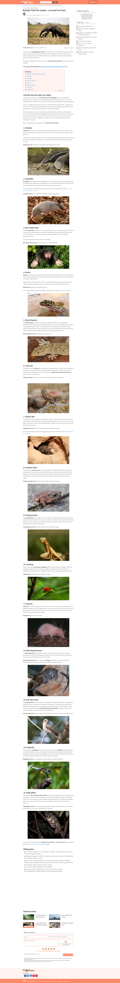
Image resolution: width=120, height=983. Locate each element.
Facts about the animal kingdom (38, 5)
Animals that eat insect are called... (36, 74)
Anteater (29, 76)
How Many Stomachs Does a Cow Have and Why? (87, 38)
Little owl (29, 87)
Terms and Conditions (52, 981)
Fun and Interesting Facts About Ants (40, 916)
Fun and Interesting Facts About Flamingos (41, 924)
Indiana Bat (30, 89)
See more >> (61, 91)
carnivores (66, 100)
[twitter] (28, 976)
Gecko (28, 83)
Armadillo (29, 78)
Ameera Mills (30, 15)
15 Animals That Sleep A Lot (67, 924)
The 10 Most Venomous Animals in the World (87, 49)
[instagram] (31, 976)
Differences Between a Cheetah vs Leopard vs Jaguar (86, 53)
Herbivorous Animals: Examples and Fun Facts (54, 67)
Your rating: (39, 951)
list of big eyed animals (65, 291)
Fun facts (30, 5)
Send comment (68, 955)
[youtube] (33, 976)
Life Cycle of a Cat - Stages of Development (85, 45)
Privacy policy (60, 981)
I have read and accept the (32, 954)
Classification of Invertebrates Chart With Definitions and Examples (87, 34)
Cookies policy (66, 981)
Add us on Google (69, 48)
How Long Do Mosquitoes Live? (85, 26)
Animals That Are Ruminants (84, 41)
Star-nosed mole (31, 81)
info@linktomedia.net (47, 961)
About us (40, 981)
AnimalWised (25, 5)
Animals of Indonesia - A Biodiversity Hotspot (86, 30)
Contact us (45, 981)
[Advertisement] (48, 891)
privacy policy (37, 954)
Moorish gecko (31, 85)
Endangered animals (86, 18)
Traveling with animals (87, 15)
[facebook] (25, 976)
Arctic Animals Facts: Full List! (66, 916)
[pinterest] (36, 976)
